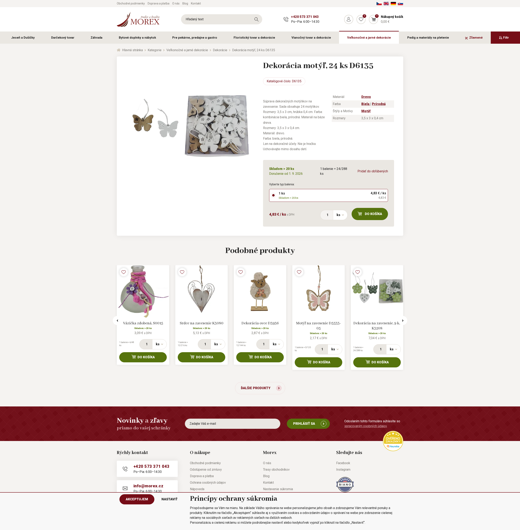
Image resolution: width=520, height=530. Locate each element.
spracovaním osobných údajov (365, 426)
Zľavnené (476, 37)
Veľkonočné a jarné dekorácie (369, 37)
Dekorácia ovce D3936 (260, 323)
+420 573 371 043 (304, 17)
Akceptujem (137, 499)
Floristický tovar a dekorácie (254, 37)
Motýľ (366, 111)
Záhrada (96, 37)
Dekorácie (220, 50)
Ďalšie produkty (255, 388)
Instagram (343, 469)
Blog (185, 3)
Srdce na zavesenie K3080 (201, 323)
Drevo (366, 97)
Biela (365, 104)
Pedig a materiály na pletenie (428, 37)
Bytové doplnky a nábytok (137, 37)
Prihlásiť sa (304, 424)
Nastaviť (169, 499)
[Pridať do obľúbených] (124, 272)
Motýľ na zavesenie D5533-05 (318, 326)
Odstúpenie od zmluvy (206, 469)
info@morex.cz (148, 485)
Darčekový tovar (62, 37)
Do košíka (373, 214)
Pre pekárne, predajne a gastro (194, 37)
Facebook (343, 463)
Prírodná (379, 104)
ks (338, 215)
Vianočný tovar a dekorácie (311, 37)
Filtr (506, 37)
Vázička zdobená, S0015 (143, 323)
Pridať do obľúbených (373, 171)
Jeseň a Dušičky (23, 37)
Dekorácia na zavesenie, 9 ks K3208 (377, 326)
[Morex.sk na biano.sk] (345, 484)
